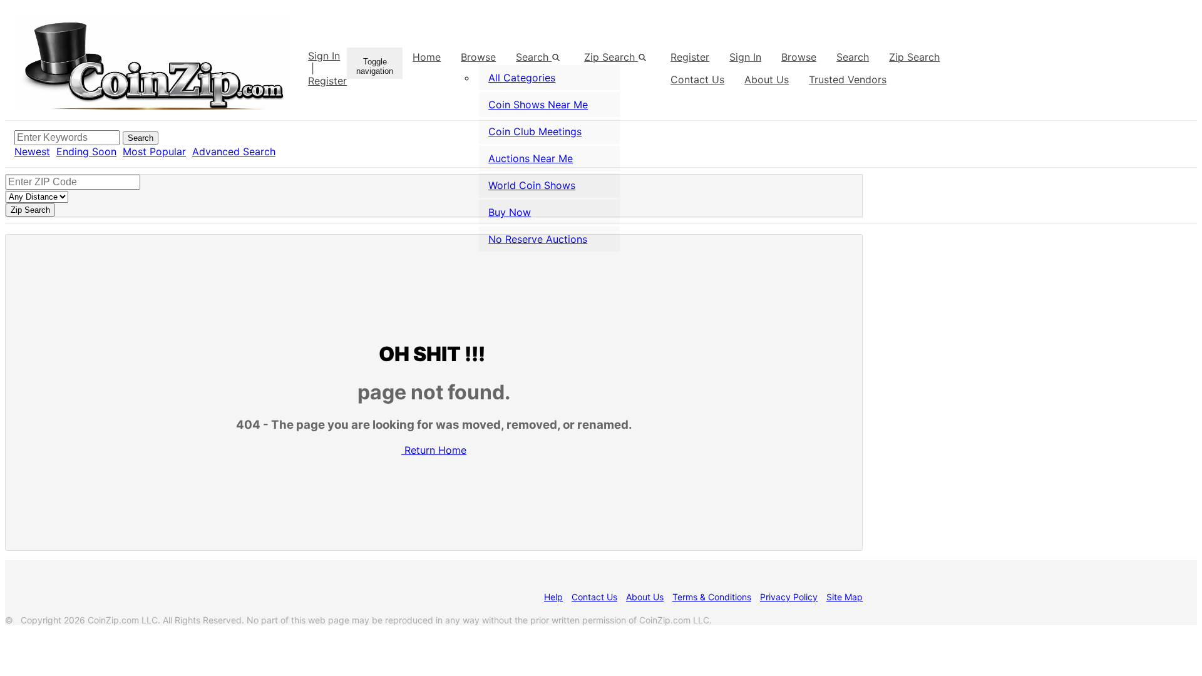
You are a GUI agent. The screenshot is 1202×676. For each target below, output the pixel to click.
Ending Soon (86, 151)
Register (327, 80)
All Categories (521, 77)
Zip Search (611, 57)
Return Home (435, 450)
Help (553, 597)
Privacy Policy (789, 597)
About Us (645, 597)
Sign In (324, 55)
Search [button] (534, 57)
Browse (478, 57)
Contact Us (594, 597)
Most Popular (154, 151)
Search (852, 57)
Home (427, 57)
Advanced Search (233, 151)
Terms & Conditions (711, 597)
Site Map (844, 597)
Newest (32, 151)
